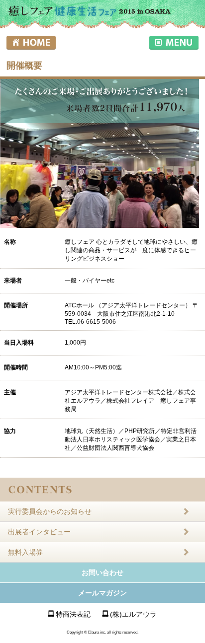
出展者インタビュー (39, 532)
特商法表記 (73, 614)
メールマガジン (102, 593)
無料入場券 (25, 552)
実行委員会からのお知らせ (50, 511)
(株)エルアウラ (133, 614)
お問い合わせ (102, 572)
